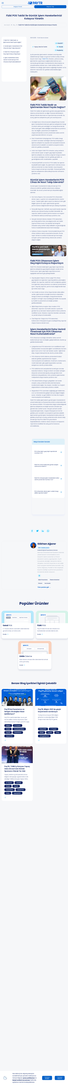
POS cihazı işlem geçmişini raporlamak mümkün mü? (45, 452)
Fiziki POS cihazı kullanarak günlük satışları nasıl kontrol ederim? (46, 465)
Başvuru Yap (50, 6)
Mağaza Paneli (18, 6)
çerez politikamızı (29, 1078)
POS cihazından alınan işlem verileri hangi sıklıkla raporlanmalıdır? (46, 492)
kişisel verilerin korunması (21, 1080)
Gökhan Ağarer (46, 543)
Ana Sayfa (7, 25)
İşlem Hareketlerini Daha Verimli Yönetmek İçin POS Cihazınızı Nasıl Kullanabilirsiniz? (12, 60)
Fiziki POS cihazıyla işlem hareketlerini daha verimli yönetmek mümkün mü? (46, 478)
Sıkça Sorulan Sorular (42, 442)
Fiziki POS (45, 59)
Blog (14, 25)
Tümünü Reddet (47, 1077)
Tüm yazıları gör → (44, 587)
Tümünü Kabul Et (59, 1077)
